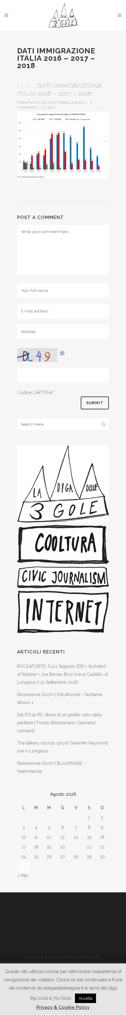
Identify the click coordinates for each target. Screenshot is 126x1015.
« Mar (22, 875)
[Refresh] (62, 352)
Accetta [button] (85, 998)
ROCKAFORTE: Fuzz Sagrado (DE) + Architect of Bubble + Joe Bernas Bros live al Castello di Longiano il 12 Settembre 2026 (62, 674)
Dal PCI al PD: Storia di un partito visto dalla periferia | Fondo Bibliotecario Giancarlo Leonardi (59, 722)
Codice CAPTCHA (35, 392)
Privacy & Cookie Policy (63, 1007)
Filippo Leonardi (71, 102)
